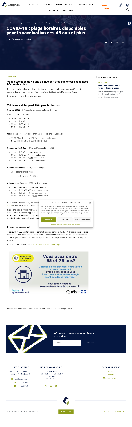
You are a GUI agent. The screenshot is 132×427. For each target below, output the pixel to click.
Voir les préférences (82, 220)
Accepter (48, 220)
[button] (90, 202)
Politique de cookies (56, 224)
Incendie (111, 375)
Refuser (65, 220)
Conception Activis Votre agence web (113, 411)
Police (110, 372)
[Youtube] (56, 386)
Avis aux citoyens (19, 23)
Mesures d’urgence (110, 378)
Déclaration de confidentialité (71, 224)
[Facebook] (46, 386)
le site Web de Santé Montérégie (46, 244)
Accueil (9, 23)
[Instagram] (51, 386)
